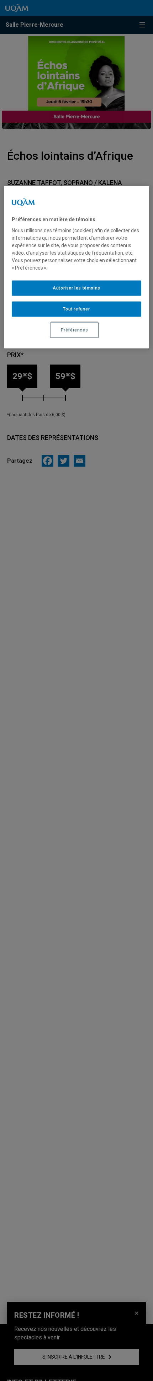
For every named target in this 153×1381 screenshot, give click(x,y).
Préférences (74, 329)
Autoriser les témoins (76, 288)
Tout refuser (76, 308)
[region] (76, 267)
